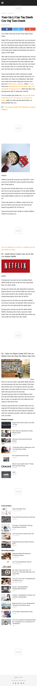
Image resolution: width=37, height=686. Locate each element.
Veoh (13, 472)
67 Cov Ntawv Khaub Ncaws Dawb (22, 611)
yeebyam (20, 84)
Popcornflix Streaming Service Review (23, 517)
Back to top (18, 677)
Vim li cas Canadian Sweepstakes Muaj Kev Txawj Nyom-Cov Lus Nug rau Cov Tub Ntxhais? (24, 621)
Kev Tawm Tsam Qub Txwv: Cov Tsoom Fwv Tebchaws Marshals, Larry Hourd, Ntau (23, 572)
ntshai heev (12, 84)
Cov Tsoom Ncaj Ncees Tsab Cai (21, 562)
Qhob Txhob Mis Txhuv (19, 509)
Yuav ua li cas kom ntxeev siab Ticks (23, 533)
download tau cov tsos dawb (17, 86)
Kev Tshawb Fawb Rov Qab (20, 455)
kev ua (30, 84)
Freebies (3, 13)
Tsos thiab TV (10, 13)
